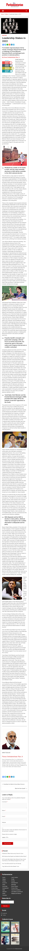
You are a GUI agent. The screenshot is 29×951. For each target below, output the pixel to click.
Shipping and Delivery (16, 893)
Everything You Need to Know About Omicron (14, 784)
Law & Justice (14, 877)
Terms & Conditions (16, 890)
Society (13, 881)
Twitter (4, 915)
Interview (4, 891)
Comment (5, 801)
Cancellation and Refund (17, 891)
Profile (12, 879)
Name (4, 810)
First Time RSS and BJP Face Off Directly (11, 863)
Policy (3, 884)
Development (5, 888)
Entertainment (14, 882)
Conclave (4, 895)
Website (4, 822)
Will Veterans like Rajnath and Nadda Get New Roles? (14, 856)
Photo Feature (14, 886)
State (3, 890)
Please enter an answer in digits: (9, 834)
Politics (4, 35)
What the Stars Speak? (20, 788)
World (3, 893)
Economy (4, 882)
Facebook (4, 913)
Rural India (4, 886)
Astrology (13, 884)
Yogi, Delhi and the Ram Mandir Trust (10, 866)
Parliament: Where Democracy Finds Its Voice (12, 853)
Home (3, 877)
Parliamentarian (18, 948)
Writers (4, 879)
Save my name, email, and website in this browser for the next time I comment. (14, 830)
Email (3, 816)
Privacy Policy (14, 888)
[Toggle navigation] (3, 10)
